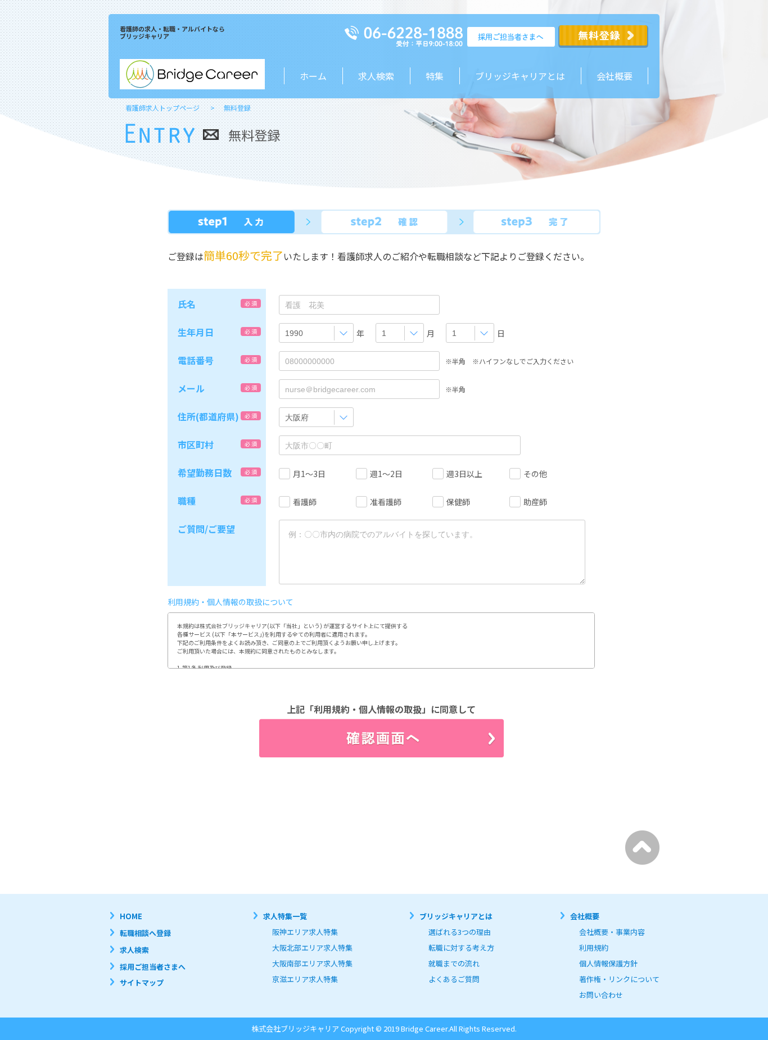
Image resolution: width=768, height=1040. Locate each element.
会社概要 (615, 76)
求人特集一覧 (285, 916)
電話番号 (196, 360)
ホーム (313, 76)
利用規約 (593, 947)
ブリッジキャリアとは (456, 916)
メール (191, 388)
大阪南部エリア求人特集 (312, 963)
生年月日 (196, 332)
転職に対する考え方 (461, 947)
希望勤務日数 (205, 472)
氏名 (187, 304)
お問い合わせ (601, 994)
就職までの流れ (454, 963)
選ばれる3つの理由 (459, 932)
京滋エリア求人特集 (305, 979)
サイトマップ (142, 982)
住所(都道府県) (208, 416)
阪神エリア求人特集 (305, 932)
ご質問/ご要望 (206, 528)
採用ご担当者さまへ (153, 966)
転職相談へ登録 (145, 933)
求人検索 (376, 76)
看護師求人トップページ (162, 107)
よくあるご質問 (454, 979)
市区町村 (196, 444)
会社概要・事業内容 (612, 932)
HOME (131, 916)
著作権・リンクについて (619, 979)
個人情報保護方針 (608, 963)
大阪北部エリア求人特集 (312, 947)
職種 (187, 500)
